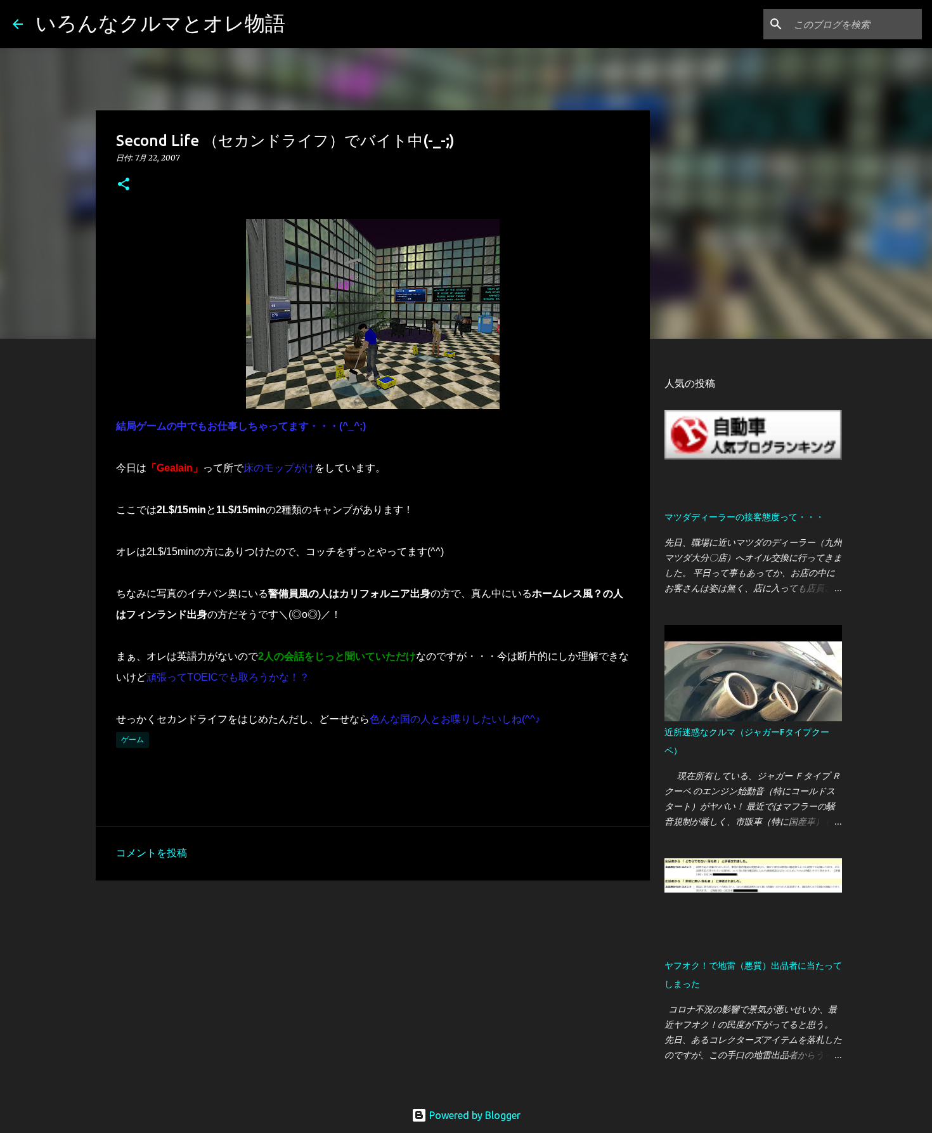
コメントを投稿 (151, 852)
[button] (123, 184)
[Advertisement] (373, 988)
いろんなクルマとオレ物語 (160, 22)
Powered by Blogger (474, 1115)
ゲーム (132, 739)
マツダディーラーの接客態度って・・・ (744, 517)
